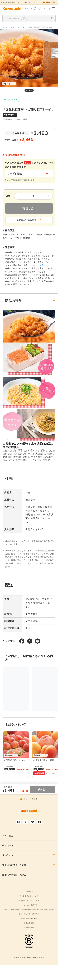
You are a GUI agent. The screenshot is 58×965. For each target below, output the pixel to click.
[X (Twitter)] (25, 822)
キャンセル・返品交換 (29, 905)
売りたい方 (7, 845)
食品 (12, 27)
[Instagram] (39, 822)
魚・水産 (21, 27)
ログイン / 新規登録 (28, 8)
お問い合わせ (29, 927)
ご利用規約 (29, 892)
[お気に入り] (39, 8)
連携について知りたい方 (14, 875)
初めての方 (7, 836)
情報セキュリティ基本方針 (29, 914)
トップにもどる (31, 799)
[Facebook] (18, 822)
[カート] (48, 8)
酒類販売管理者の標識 (29, 918)
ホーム (5, 27)
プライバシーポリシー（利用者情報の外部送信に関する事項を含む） (29, 909)
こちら (41, 265)
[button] (54, 773)
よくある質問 (29, 923)
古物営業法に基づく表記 (29, 896)
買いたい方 (7, 855)
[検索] (35, 8)
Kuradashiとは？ (50, 2)
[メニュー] (53, 8)
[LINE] (32, 822)
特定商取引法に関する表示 (29, 900)
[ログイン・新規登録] (44, 8)
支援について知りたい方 (14, 865)
